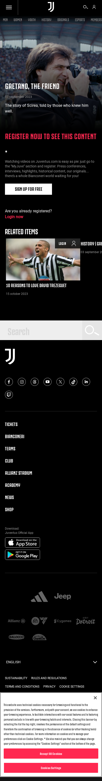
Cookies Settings (51, 768)
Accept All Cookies (51, 753)
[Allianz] (16, 621)
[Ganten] (39, 637)
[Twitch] (9, 395)
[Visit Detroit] (85, 621)
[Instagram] (22, 382)
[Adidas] (39, 597)
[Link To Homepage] (51, 7)
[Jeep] (62, 597)
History (46, 19)
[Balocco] (16, 637)
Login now (14, 216)
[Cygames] (62, 621)
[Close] (95, 697)
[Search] (86, 8)
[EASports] (39, 621)
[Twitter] (60, 382)
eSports (80, 19)
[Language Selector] (95, 663)
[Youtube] (47, 382)
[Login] (94, 8)
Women (18, 19)
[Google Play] (22, 554)
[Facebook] (9, 382)
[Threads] (35, 382)
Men (5, 19)
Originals (63, 19)
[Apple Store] (22, 542)
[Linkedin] (86, 382)
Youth (32, 19)
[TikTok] (73, 382)
